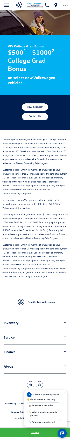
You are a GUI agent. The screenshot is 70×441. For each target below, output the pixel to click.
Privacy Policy (10, 403)
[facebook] (30, 384)
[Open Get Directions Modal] (55, 5)
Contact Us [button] (35, 116)
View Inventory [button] (35, 106)
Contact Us (24, 403)
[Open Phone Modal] (47, 5)
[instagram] (39, 384)
